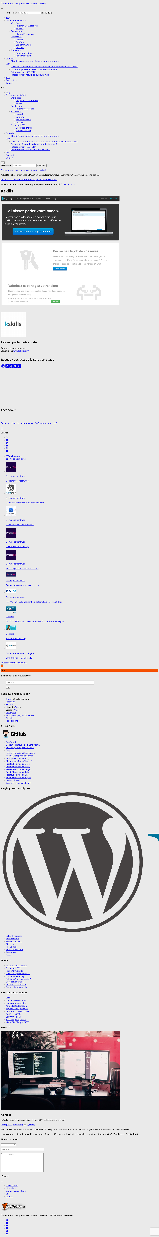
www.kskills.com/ (21, 351)
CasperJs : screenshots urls (18, 783)
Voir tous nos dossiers (16, 965)
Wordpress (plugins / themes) (20, 715)
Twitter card (11, 952)
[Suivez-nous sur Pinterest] (7, 448)
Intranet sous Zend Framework (20, 753)
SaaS (8, 77)
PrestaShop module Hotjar (18, 769)
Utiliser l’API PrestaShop (17, 546)
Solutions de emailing (16, 638)
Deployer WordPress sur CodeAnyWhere (25, 502)
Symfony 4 (11, 742)
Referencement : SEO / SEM (23, 72)
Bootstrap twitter (24, 53)
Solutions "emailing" (15, 976)
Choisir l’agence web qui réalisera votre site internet (35, 61)
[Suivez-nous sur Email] (7, 451)
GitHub (9, 718)
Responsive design (14, 970)
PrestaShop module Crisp (18, 774)
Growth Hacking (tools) (16, 987)
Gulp (8, 750)
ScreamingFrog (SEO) (16, 1019)
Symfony (20, 42)
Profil (17, 707)
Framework (16, 36)
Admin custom (12, 938)
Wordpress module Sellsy (17, 758)
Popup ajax (11, 946)
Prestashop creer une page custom (22, 585)
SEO (8, 64)
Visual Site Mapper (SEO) (17, 1022)
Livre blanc (11, 1188)
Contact (9, 83)
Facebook (10, 701)
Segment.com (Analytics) (17, 1008)
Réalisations (11, 80)
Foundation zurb (23, 55)
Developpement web (15, 476)
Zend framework (23, 44)
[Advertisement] (79, 388)
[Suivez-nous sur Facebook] (7, 445)
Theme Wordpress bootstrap (19, 755)
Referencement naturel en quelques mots (30, 74)
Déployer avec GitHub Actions (20, 524)
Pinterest (10, 704)
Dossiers (10, 616)
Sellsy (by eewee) (14, 936)
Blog (8, 17)
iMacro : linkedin (13, 780)
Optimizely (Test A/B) (16, 1000)
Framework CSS (18, 50)
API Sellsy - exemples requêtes (20, 747)
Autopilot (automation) (16, 1006)
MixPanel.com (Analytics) (17, 1011)
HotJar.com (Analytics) (16, 1003)
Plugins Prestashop (25, 34)
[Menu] (2, 8)
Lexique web (12, 1185)
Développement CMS (16, 20)
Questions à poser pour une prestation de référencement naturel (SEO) (44, 66)
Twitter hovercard (14, 949)
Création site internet (16, 984)
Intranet (20, 47)
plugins (30, 653)
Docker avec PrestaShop (17, 480)
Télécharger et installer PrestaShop (22, 568)
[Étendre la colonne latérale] (2, 428)
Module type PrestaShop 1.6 (19, 761)
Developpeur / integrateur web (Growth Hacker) (23, 3)
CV (7, 1193)
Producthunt (12, 720)
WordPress (16, 23)
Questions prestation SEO (18, 973)
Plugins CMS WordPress (27, 25)
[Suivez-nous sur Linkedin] (7, 440)
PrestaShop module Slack (18, 764)
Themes (19, 28)
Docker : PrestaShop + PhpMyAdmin (23, 744)
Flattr (8, 955)
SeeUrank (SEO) (13, 1016)
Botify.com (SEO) (13, 1014)
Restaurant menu (14, 941)
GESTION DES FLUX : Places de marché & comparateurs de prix (35, 621)
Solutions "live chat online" (18, 979)
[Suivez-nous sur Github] (7, 437)
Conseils (10, 58)
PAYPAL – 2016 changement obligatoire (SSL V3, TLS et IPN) (34, 602)
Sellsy (8, 997)
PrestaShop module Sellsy (18, 766)
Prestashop (16, 31)
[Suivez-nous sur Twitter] (7, 443)
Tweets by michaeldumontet (14, 662)
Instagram (11, 712)
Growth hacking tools (16, 1191)
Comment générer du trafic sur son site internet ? (34, 69)
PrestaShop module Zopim (18, 777)
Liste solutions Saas (15, 981)
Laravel (19, 39)
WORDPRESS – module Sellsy (19, 658)
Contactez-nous (67, 184)
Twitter (9, 699)
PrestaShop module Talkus (18, 772)
